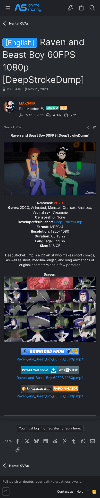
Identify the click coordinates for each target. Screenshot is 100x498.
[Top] (88, 491)
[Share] (88, 127)
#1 (94, 127)
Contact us (65, 491)
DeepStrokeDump (68, 222)
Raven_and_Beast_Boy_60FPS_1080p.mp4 (50, 359)
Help (79, 491)
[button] (7, 8)
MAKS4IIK (14, 89)
